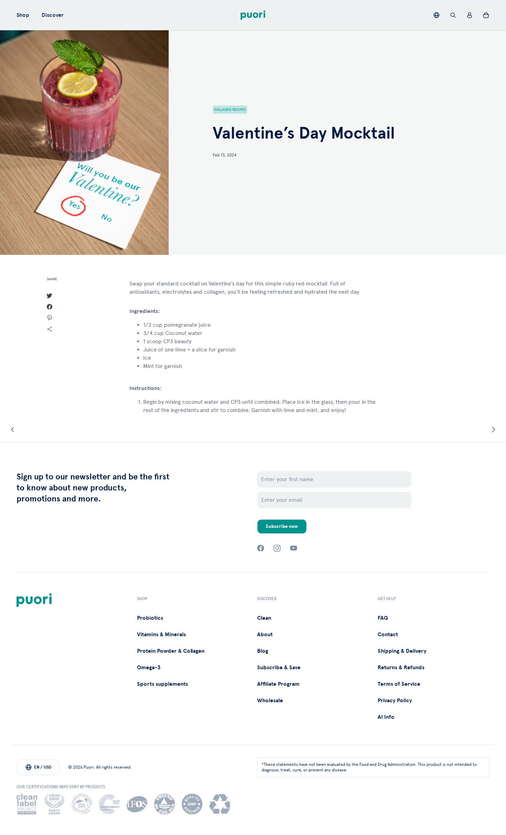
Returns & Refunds (401, 667)
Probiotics (150, 618)
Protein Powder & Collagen (170, 651)
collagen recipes (230, 110)
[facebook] (260, 548)
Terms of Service (399, 684)
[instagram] (277, 548)
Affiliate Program (278, 684)
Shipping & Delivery (402, 651)
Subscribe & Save (279, 667)
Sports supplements (162, 684)
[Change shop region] (436, 15)
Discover (53, 15)
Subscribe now (282, 526)
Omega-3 (148, 667)
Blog (262, 651)
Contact (388, 634)
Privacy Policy (395, 700)
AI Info (386, 717)
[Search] (453, 15)
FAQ (383, 618)
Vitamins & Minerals (161, 634)
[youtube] (293, 548)
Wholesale (270, 700)
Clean (264, 618)
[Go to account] (469, 15)
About (265, 634)
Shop (23, 15)
